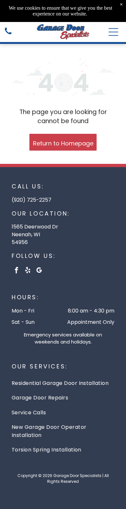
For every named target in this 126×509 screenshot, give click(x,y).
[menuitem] (63, 383)
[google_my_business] (39, 271)
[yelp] (28, 271)
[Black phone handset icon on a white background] (8, 34)
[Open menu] (113, 32)
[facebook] (16, 271)
